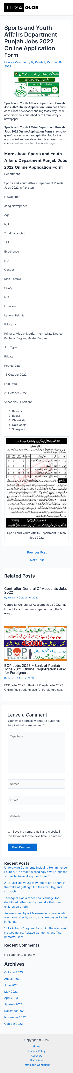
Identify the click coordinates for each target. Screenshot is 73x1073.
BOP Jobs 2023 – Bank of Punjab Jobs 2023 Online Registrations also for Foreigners (35, 669)
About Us (36, 1055)
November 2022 (15, 1017)
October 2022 (13, 1024)
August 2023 (12, 979)
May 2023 (11, 991)
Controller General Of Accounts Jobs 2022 (35, 590)
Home (36, 1046)
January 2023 (13, 1004)
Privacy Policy (37, 1051)
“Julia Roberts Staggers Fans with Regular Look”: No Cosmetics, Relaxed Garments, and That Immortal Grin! (36, 933)
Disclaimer (36, 1060)
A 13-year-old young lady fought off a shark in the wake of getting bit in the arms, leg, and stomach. (34, 887)
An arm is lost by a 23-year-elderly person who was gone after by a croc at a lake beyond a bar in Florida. (35, 918)
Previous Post (37, 552)
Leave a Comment (16, 62)
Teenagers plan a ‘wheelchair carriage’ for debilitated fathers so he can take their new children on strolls (32, 902)
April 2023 (11, 998)
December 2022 (15, 1011)
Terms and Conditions (36, 1064)
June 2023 (11, 985)
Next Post (37, 560)
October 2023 (13, 972)
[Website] (36, 817)
